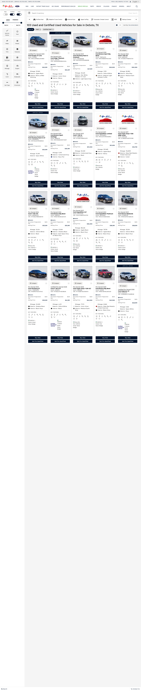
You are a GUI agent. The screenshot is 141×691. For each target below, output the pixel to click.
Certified (12, 11)
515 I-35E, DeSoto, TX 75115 (120, 1)
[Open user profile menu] (130, 1)
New (27, 6)
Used (32, 6)
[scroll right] (136, 19)
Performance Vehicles (68, 6)
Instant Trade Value (42, 6)
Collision (106, 6)
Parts (92, 6)
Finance (114, 6)
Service (98, 6)
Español (121, 6)
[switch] (5, 13)
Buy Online (55, 6)
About (129, 6)
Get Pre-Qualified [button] (37, 107)
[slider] (3, 23)
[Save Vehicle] (46, 51)
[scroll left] (29, 19)
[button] (137, 6)
